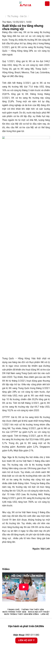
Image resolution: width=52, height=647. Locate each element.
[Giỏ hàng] (47, 3)
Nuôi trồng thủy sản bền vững (21, 614)
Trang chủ (13, 609)
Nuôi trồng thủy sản (14, 612)
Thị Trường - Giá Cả (17, 16)
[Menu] (4, 3)
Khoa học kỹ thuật (39, 612)
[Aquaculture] (25, 3)
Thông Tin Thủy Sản (32, 609)
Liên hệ (45, 614)
